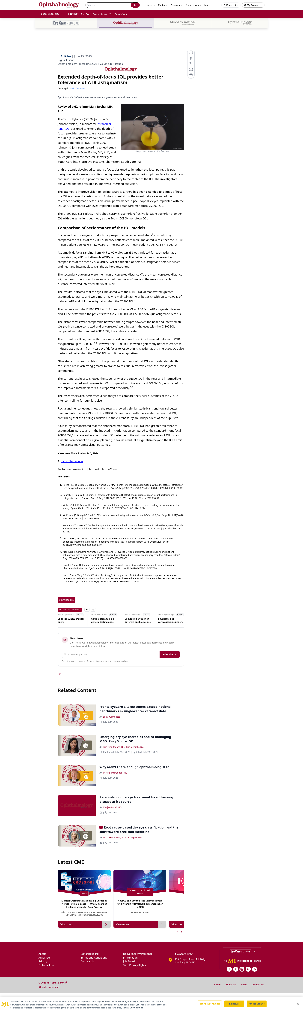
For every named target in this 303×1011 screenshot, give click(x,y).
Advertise (44, 957)
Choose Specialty (50, 13)
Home (217, 984)
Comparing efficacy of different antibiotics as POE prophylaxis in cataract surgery (103, 620)
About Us (231, 984)
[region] (151, 1004)
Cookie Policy (136, 1007)
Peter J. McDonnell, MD (115, 772)
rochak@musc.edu (72, 461)
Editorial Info (46, 965)
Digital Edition (66, 60)
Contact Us (87, 961)
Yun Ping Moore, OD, (114, 746)
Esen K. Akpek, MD (132, 837)
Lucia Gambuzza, (112, 837)
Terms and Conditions (94, 957)
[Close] (297, 1003)
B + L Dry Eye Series (90, 14)
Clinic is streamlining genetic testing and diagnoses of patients (69, 620)
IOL (61, 674)
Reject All (234, 1003)
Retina (104, 14)
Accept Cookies (256, 1003)
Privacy (43, 961)
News (244, 984)
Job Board (129, 961)
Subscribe (168, 654)
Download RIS (66, 599)
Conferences (192, 4)
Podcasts (175, 4)
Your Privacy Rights (134, 965)
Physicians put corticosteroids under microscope (136, 620)
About (42, 954)
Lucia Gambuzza (111, 716)
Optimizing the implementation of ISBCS (168, 620)
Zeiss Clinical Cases (118, 14)
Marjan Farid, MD (112, 807)
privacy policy (121, 661)
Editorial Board (90, 954)
